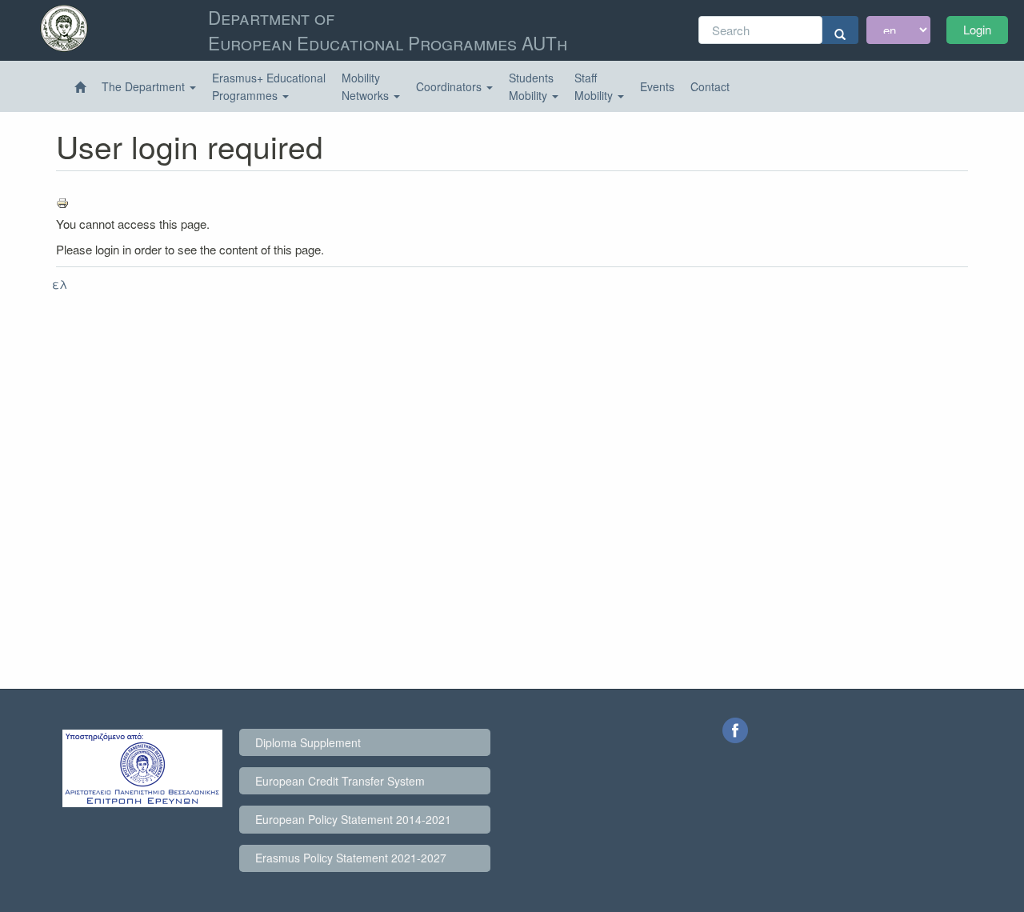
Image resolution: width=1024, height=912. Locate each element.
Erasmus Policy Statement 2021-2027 (350, 858)
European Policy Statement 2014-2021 (353, 819)
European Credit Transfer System (340, 781)
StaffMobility (595, 86)
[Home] (80, 87)
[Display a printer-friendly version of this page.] (512, 203)
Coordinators (450, 86)
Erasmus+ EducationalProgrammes (269, 86)
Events (657, 86)
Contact (710, 86)
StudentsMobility (531, 86)
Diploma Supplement (308, 742)
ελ (59, 283)
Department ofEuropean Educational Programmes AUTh (387, 29)
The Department (145, 86)
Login (977, 29)
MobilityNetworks (367, 86)
